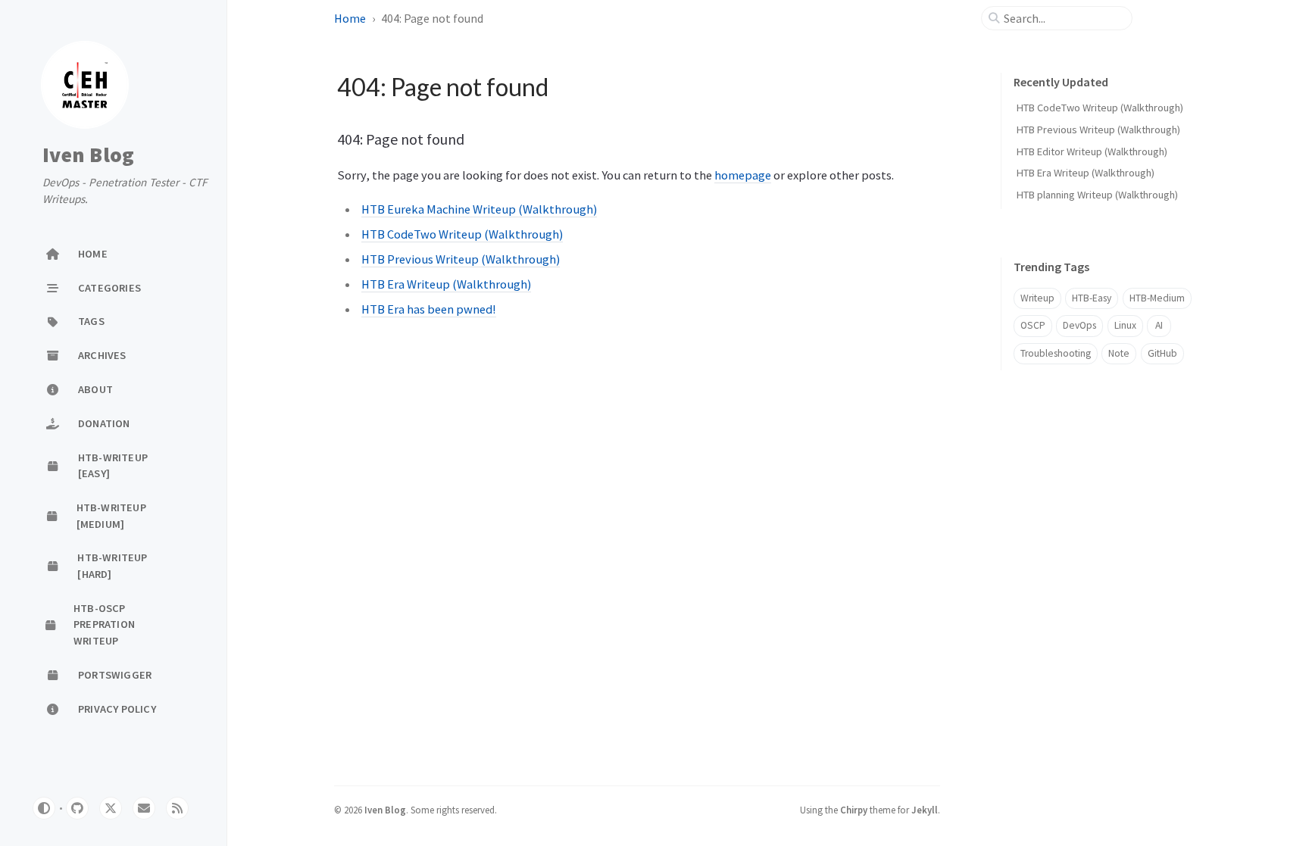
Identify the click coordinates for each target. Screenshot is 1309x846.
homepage (742, 175)
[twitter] (110, 808)
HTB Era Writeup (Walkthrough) (446, 284)
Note (1118, 353)
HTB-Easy (1091, 298)
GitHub (1162, 353)
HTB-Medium (1157, 298)
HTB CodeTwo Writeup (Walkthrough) (462, 234)
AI (1159, 325)
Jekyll (924, 810)
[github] (77, 808)
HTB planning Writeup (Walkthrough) (1097, 194)
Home (350, 18)
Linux (1125, 325)
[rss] (177, 808)
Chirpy (853, 810)
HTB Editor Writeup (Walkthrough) (1092, 151)
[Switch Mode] (44, 808)
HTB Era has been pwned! (428, 309)
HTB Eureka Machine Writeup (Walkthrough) (479, 209)
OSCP (1032, 325)
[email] (144, 808)
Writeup (1037, 298)
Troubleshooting (1055, 353)
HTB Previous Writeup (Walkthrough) (460, 259)
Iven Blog (88, 155)
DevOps (1079, 325)
